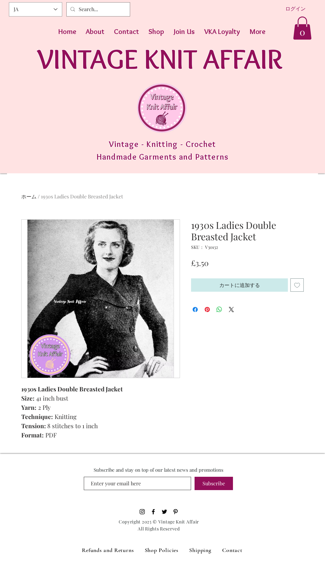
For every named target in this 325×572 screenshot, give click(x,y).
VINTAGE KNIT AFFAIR (159, 58)
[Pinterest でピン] (207, 309)
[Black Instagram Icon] (142, 511)
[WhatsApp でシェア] (219, 309)
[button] (302, 28)
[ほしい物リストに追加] (297, 285)
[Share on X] (231, 309)
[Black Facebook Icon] (153, 511)
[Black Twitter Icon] (164, 511)
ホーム (28, 196)
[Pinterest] (175, 511)
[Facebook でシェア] (195, 309)
